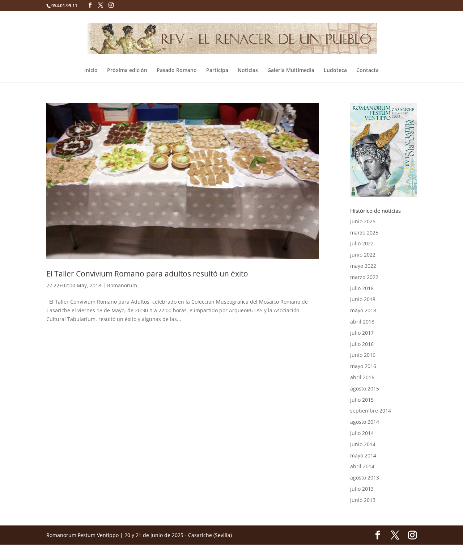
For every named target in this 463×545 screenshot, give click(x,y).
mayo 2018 (363, 310)
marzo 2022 (364, 277)
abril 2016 (362, 377)
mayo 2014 (363, 455)
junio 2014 (362, 444)
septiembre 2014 (370, 410)
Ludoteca (335, 70)
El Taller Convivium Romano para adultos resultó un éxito (147, 274)
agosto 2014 (364, 421)
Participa (217, 70)
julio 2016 (362, 344)
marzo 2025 (364, 232)
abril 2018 (362, 321)
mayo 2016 (363, 366)
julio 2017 (362, 332)
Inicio (91, 70)
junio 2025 (362, 221)
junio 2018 (362, 299)
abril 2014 (362, 466)
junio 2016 (362, 354)
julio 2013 (362, 488)
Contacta (367, 70)
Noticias (248, 70)
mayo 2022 (363, 265)
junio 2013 (362, 500)
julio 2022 (362, 243)
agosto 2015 (364, 388)
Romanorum (122, 285)
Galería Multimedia (290, 70)
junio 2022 (362, 254)
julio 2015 (362, 399)
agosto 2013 (364, 477)
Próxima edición (127, 70)
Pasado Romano (177, 70)
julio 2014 (362, 433)
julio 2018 (362, 288)
